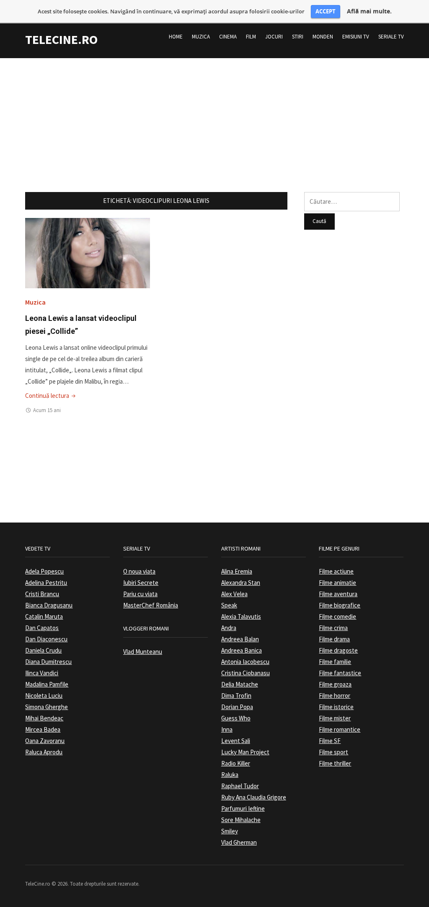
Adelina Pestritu (46, 583)
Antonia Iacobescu (245, 662)
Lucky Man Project (245, 752)
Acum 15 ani (47, 410)
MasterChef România (150, 605)
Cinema (228, 36)
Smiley (229, 831)
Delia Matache (239, 684)
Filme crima (333, 628)
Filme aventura (338, 594)
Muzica (201, 36)
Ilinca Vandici (41, 673)
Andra (228, 628)
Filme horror (334, 695)
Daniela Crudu (43, 650)
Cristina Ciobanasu (245, 673)
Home (176, 36)
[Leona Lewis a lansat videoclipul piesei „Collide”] (87, 252)
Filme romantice (339, 729)
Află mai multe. (369, 11)
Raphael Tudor (240, 786)
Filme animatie (337, 583)
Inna (227, 729)
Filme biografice (339, 605)
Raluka (229, 775)
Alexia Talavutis (241, 616)
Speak (229, 605)
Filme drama (334, 639)
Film (251, 36)
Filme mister (335, 718)
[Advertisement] (214, 116)
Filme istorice (336, 707)
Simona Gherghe (46, 707)
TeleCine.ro (61, 39)
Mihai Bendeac (44, 718)
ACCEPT (325, 11)
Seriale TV (391, 36)
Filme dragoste (338, 650)
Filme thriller (335, 763)
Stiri (297, 36)
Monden (323, 36)
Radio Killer (235, 763)
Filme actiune (336, 571)
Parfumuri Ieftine (243, 808)
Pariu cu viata (140, 594)
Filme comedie (337, 616)
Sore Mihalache (241, 820)
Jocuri (274, 36)
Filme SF (330, 741)
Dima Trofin (236, 695)
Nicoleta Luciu (43, 695)
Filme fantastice (340, 673)
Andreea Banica (241, 650)
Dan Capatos (42, 628)
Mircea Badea (42, 729)
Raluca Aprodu (43, 752)
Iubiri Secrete (140, 583)
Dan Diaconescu (46, 639)
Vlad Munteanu (142, 652)
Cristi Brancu (42, 594)
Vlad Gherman (239, 842)
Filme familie (335, 662)
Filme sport (333, 752)
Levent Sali (235, 741)
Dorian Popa (237, 707)
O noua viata (139, 571)
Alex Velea (234, 594)
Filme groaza (335, 684)
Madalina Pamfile (46, 684)
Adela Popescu (44, 571)
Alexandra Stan (240, 583)
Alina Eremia (236, 571)
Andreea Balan (240, 639)
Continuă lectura (51, 396)
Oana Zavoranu (45, 741)
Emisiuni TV (355, 36)
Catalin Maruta (44, 616)
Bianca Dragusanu (48, 605)
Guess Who (236, 718)
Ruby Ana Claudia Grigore (253, 797)
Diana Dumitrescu (48, 662)
